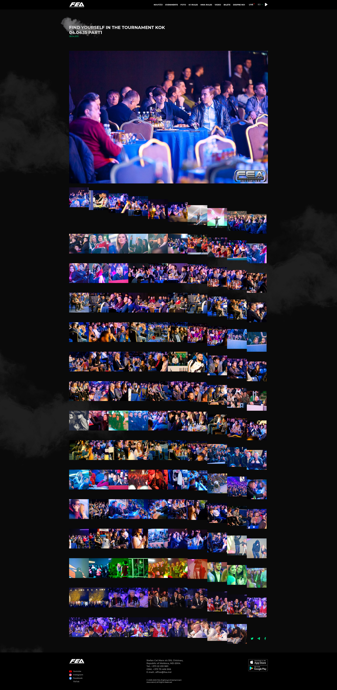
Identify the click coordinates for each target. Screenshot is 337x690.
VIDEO (218, 5)
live (251, 4)
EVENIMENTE (171, 5)
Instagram (78, 675)
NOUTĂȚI (158, 5)
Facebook (78, 678)
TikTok (76, 681)
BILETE (227, 5)
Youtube (77, 671)
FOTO (183, 5)
